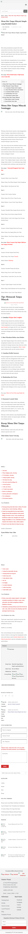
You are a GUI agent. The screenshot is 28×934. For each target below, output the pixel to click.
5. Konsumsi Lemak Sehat (11, 95)
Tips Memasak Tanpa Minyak (10, 86)
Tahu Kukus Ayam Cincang (12, 99)
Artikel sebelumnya (13, 702)
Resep (6, 15)
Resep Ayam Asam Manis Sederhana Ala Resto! (12, 803)
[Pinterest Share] (9, 695)
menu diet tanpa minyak (8, 685)
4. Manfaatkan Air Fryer (11, 93)
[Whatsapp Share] (12, 695)
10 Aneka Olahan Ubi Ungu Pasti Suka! (10, 809)
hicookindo (6, 27)
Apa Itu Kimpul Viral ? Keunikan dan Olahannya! (13, 806)
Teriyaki (16, 256)
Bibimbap (11, 260)
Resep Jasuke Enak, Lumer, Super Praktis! (11, 814)
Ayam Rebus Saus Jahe (11, 101)
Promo (2, 786)
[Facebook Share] (2, 695)
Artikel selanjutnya (13, 709)
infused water (20, 637)
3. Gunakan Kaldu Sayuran (12, 91)
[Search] (25, 11)
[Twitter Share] (5, 695)
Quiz (2, 790)
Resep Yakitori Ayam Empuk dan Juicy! (17, 711)
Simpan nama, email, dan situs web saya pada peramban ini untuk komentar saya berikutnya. (13, 748)
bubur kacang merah (6, 639)
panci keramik (4, 327)
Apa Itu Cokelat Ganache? (14, 704)
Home (2, 15)
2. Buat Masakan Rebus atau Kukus (14, 89)
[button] (26, 4)
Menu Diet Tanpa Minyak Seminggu (12, 84)
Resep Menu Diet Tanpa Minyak (11, 97)
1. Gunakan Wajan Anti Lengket (13, 88)
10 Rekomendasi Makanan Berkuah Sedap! (11, 812)
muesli (15, 637)
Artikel (2, 783)
